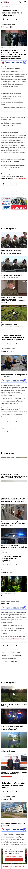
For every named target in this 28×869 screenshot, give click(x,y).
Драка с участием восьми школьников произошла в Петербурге (14, 546)
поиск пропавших (16, 652)
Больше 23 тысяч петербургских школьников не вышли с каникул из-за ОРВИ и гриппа (13, 523)
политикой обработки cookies (14, 856)
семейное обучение (6, 431)
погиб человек (5, 661)
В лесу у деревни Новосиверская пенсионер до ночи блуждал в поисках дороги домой (12, 728)
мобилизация (15, 191)
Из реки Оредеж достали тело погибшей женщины (11, 750)
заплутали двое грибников (14, 638)
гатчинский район (17, 655)
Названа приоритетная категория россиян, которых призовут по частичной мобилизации (12, 275)
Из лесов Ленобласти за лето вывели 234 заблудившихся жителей (14, 705)
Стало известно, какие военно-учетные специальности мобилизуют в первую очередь (11, 252)
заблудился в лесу (6, 655)
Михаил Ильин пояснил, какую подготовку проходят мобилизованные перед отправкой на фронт (13, 300)
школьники (22, 428)
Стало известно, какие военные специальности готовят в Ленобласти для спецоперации (12, 324)
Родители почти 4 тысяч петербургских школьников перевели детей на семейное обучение (14, 476)
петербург (14, 428)
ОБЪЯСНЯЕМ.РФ (19, 178)
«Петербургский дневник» (8, 393)
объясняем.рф (14, 194)
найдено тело (14, 661)
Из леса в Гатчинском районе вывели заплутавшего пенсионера (14, 773)
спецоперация (5, 194)
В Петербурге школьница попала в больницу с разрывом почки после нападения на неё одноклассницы (13, 499)
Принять (14, 860)
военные (22, 194)
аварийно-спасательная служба (9, 658)
